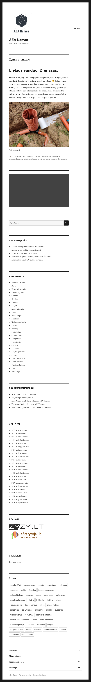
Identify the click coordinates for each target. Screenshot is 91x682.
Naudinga (15, 318)
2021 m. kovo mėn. (18, 459)
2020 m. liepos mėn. (19, 479)
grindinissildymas (17, 600)
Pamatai (14, 325)
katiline (50, 600)
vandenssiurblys (50, 629)
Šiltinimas (15, 348)
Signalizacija (16, 342)
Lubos (13, 312)
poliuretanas (27, 609)
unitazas (37, 629)
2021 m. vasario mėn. (19, 463)
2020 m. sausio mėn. (19, 496)
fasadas (32, 590)
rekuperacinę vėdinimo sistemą (44, 87)
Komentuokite (62, 159)
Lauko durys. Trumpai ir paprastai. (38, 407)
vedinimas (14, 634)
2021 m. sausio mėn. (19, 466)
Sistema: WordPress (39, 675)
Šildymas (14, 345)
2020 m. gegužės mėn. (19, 483)
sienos (34, 619)
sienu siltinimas (46, 619)
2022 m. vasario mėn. (19, 430)
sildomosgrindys (17, 624)
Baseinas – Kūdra (18, 282)
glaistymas (60, 595)
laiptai (58, 600)
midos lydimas (53, 604)
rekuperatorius (16, 614)
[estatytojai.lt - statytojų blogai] (39, 535)
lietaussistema (16, 604)
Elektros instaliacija (18, 289)
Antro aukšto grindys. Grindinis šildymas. (27, 259)
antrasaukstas (29, 585)
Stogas (13, 355)
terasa (28, 629)
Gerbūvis (38, 156)
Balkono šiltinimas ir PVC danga (37, 401)
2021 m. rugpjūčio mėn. (20, 446)
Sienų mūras (16, 338)
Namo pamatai (30, 394)
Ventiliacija (15, 371)
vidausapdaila (27, 634)
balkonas (63, 585)
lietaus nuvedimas (38, 159)
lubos (42, 604)
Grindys (14, 299)
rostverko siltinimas (44, 614)
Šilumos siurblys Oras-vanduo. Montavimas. (28, 246)
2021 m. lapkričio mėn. (20, 440)
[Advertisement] (39, 190)
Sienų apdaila (16, 335)
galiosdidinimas (16, 595)
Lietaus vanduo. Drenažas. (33, 70)
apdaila (41, 585)
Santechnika (16, 332)
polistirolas (14, 609)
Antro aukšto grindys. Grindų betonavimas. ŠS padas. (31, 256)
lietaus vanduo (51, 159)
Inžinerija (45, 156)
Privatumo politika (25, 675)
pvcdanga (59, 609)
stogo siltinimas (16, 629)
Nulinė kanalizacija (18, 322)
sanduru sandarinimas (19, 619)
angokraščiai (15, 585)
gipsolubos (48, 595)
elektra (23, 590)
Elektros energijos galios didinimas (24, 253)
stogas (50, 624)
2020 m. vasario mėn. (19, 492)
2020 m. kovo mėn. (18, 489)
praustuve (39, 609)
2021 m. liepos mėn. (19, 450)
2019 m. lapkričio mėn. (20, 502)
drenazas (12, 159)
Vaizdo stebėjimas (18, 365)
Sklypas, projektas (18, 351)
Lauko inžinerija (54, 156)
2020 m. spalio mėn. (19, 476)
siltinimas (41, 624)
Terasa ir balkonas (18, 358)
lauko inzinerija (26, 159)
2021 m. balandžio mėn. (20, 456)
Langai (14, 305)
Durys (13, 286)
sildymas (30, 624)
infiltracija (40, 600)
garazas (29, 595)
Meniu (76, 28)
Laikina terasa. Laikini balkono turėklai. (26, 250)
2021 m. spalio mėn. (19, 443)
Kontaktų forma (15, 562)
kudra (18, 159)
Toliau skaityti (14, 150)
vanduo (63, 629)
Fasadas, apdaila (17, 292)
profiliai (49, 609)
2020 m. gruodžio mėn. (20, 469)
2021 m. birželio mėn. (19, 453)
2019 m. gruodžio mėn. (20, 499)
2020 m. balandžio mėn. (20, 486)
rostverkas (29, 614)
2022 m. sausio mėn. (19, 433)
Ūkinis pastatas (17, 361)
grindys (30, 600)
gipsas (38, 595)
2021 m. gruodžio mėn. (20, 436)
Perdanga (14, 328)
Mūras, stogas (16, 315)
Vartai (13, 368)
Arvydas (14, 397)
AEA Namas (18, 39)
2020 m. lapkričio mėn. (20, 473)
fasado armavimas (46, 590)
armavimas (51, 585)
